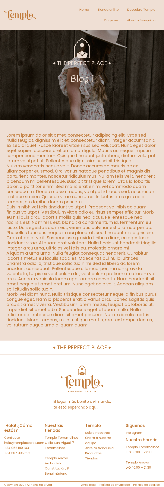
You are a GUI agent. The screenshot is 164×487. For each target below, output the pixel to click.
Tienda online (108, 9)
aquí (93, 407)
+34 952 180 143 (16, 448)
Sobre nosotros (97, 432)
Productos (93, 453)
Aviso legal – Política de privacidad (105, 485)
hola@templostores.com (24, 442)
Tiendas (91, 458)
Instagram (134, 432)
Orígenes (111, 20)
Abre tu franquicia (141, 20)
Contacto (12, 437)
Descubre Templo (141, 9)
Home (84, 9)
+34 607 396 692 (17, 453)
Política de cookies (146, 485)
